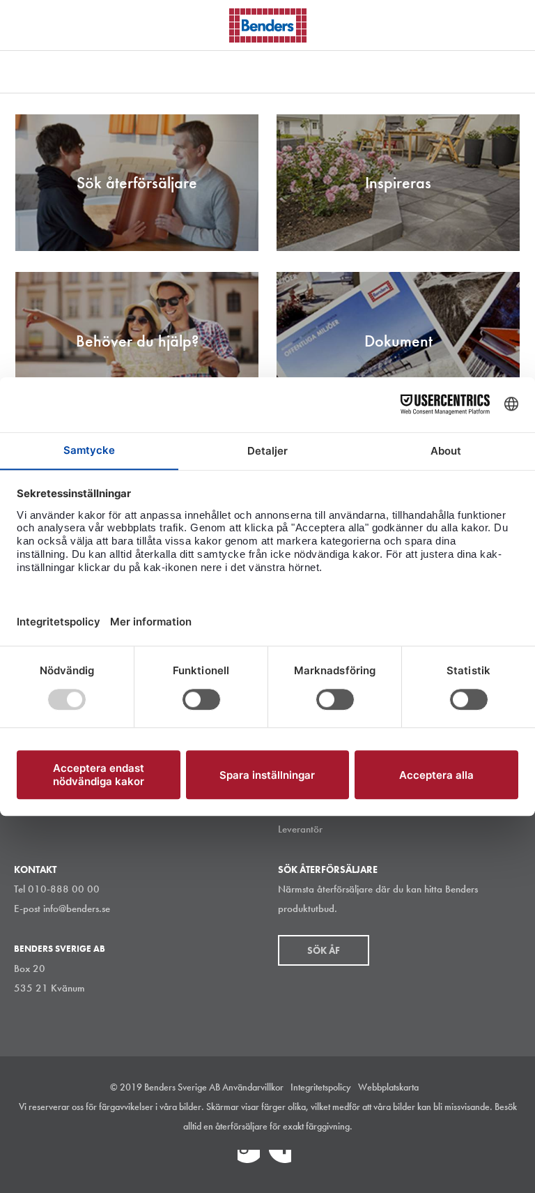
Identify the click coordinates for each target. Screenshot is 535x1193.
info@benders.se (76, 908)
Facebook (280, 1161)
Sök (514, 24)
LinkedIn (249, 1161)
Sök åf (323, 950)
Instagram (217, 1161)
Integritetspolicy (320, 1087)
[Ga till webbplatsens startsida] (267, 25)
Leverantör (300, 829)
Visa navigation (27, 26)
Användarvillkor (253, 1087)
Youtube (311, 1161)
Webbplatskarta (388, 1087)
